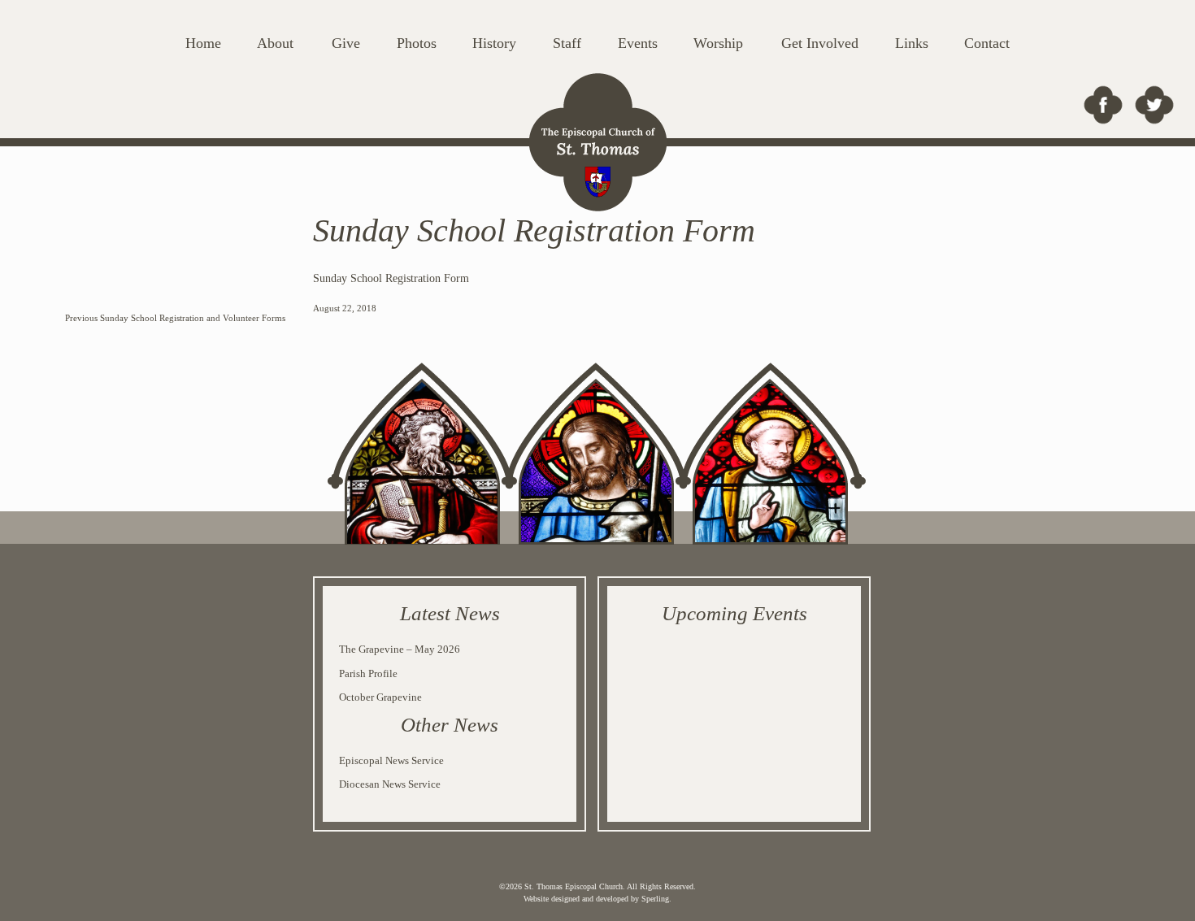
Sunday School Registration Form (391, 278)
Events (638, 43)
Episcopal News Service (391, 760)
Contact (987, 43)
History (494, 43)
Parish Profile (368, 673)
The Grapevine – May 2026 (399, 649)
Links (911, 43)
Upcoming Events (734, 613)
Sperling (655, 898)
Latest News (450, 613)
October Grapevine (380, 697)
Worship (718, 43)
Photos (417, 43)
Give (346, 43)
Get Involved (819, 43)
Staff (567, 43)
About (275, 43)
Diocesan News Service (390, 784)
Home (203, 43)
